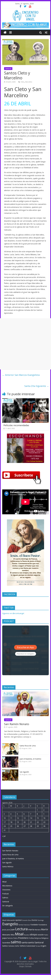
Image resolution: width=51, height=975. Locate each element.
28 (31, 826)
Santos (5, 946)
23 (44, 822)
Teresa (38, 946)
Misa (12, 934)
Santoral (8, 69)
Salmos (5, 897)
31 (5, 830)
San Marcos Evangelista (21, 374)
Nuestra (26, 935)
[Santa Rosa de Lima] (10, 744)
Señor (17, 946)
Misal (4, 881)
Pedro (15, 938)
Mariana (38, 930)
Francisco (27, 925)
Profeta (31, 938)
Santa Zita (36, 385)
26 (18, 826)
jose (8, 929)
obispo (33, 934)
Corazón (25, 920)
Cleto (22, 82)
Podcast (5, 893)
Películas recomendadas (16, 425)
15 (38, 818)
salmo (16, 941)
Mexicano (6, 934)
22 (38, 822)
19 (18, 822)
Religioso (44, 938)
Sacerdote (6, 942)
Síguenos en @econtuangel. (13, 613)
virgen (43, 946)
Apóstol (18, 920)
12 (18, 818)
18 (11, 822)
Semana (11, 946)
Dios (29, 920)
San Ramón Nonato (16, 724)
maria (31, 929)
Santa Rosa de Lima (28, 745)
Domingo (41, 920)
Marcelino (28, 82)
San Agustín (24, 772)
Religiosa (37, 938)
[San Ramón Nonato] (25, 693)
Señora (23, 946)
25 (11, 826)
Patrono (10, 938)
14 (31, 818)
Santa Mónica (7, 866)
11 (11, 818)
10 (5, 818)
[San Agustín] (10, 771)
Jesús (4, 929)
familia (21, 925)
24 (5, 826)
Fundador (34, 924)
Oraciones (6, 889)
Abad (4, 920)
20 (25, 822)
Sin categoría (7, 905)
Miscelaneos (7, 885)
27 (25, 826)
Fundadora (43, 925)
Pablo (46, 935)
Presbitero (23, 937)
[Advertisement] (25, 343)
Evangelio (10, 923)
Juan (13, 929)
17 (5, 822)
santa (24, 942)
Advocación (11, 920)
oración (41, 934)
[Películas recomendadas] (25, 399)
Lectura (21, 928)
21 (31, 822)
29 (38, 826)
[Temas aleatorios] (46, 32)
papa (4, 938)
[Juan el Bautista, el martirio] (10, 758)
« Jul (3, 836)
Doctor (34, 920)
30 (44, 826)
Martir (44, 929)
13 (25, 818)
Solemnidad (30, 946)
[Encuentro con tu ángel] (5, 32)
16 (44, 818)
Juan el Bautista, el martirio (30, 759)
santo (31, 942)
